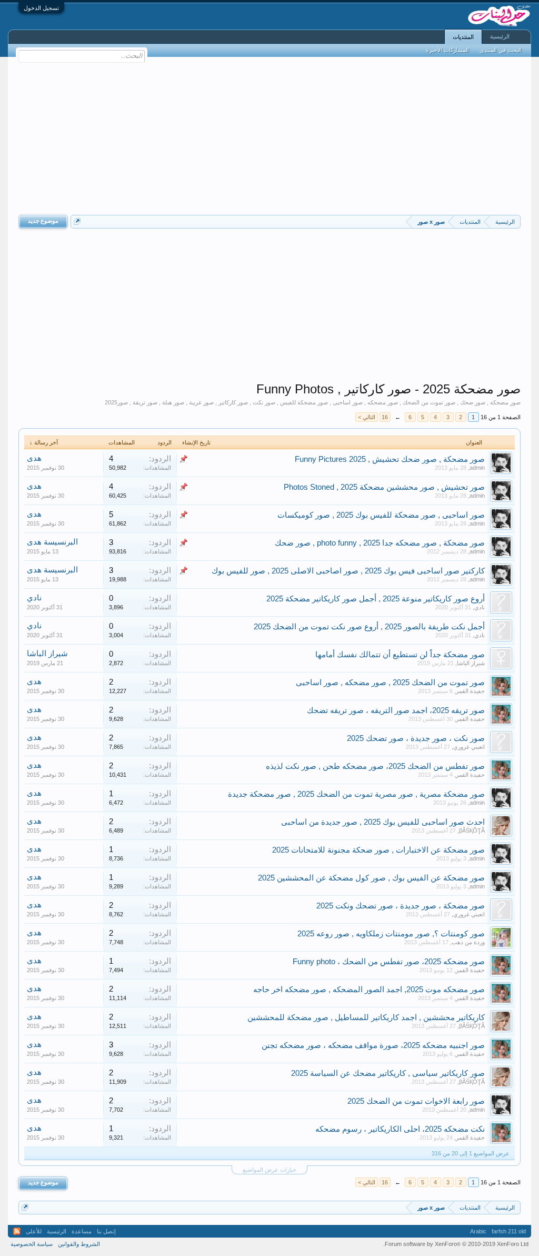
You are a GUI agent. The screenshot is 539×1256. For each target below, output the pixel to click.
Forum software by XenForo (455, 1244)
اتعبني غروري (469, 747)
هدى (34, 458)
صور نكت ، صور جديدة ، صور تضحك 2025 (416, 738)
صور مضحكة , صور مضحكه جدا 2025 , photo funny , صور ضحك (380, 543)
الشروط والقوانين (79, 1244)
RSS (17, 1231)
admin (477, 467)
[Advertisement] (269, 136)
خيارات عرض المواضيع (269, 1169)
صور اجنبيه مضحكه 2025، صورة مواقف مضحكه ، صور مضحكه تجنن (373, 1045)
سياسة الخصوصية (32, 1244)
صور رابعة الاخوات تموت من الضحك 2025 (416, 1101)
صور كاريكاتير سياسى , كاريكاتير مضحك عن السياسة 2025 (388, 1073)
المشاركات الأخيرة (447, 50)
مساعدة (82, 1231)
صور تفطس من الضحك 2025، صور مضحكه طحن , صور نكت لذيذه (375, 766)
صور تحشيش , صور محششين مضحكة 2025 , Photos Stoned (384, 487)
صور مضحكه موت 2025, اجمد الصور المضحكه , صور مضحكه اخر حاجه (369, 989)
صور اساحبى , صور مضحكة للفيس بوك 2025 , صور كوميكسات (381, 515)
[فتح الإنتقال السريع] (77, 221)
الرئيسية (500, 36)
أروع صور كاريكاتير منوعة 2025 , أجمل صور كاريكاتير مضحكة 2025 (375, 599)
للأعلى (34, 1231)
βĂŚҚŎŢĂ (472, 830)
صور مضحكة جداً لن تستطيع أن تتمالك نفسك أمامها (400, 654)
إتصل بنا (106, 1231)
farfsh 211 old (509, 1231)
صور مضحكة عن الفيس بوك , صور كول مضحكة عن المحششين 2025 (371, 878)
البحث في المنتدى (501, 50)
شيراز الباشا (471, 663)
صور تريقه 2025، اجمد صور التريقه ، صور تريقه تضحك (396, 710)
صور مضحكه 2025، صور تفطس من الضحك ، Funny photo (389, 961)
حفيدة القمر (470, 691)
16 (385, 417)
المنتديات (463, 37)
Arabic (478, 1231)
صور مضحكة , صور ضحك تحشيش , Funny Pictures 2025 (390, 459)
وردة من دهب (468, 942)
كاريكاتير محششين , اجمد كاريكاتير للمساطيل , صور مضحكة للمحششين (366, 1017)
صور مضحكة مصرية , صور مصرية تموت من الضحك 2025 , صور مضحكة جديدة (356, 794)
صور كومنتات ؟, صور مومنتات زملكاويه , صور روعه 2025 (391, 933)
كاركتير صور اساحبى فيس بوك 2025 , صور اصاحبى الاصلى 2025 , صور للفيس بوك (348, 571)
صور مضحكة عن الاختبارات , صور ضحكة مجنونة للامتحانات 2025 (378, 850)
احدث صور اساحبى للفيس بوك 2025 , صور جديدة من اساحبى (383, 822)
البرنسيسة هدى (52, 542)
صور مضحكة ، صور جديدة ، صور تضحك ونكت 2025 (400, 906)
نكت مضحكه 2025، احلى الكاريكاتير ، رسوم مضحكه (400, 1129)
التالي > (366, 417)
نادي (479, 607)
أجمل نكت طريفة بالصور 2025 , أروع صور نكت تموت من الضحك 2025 (369, 626)
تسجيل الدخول (41, 8)
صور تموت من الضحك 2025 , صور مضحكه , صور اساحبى (390, 682)
